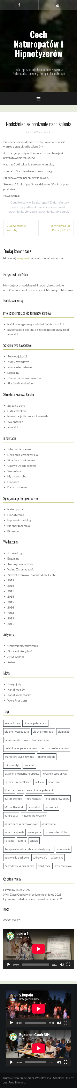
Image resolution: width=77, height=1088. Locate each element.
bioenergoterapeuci (35, 723)
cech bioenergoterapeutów (21, 748)
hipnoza (9, 790)
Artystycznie (15, 656)
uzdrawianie (40, 857)
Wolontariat (15, 422)
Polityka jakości (17, 356)
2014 (10, 607)
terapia (34, 840)
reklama (9, 840)
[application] (38, 949)
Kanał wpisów (16, 689)
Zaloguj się (14, 684)
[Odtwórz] (9, 964)
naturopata (11, 815)
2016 (10, 596)
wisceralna (57, 857)
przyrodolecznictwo (57, 832)
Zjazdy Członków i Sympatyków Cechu (31, 575)
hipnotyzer (54, 782)
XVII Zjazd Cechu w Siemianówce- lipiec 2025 (32, 894)
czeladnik (29, 765)
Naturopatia (15, 509)
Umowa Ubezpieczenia (21, 465)
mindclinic (35, 807)
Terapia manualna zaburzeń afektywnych (29, 849)
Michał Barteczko (15, 807)
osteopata (34, 832)
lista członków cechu (57, 798)
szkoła (22, 840)
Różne (11, 662)
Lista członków (16, 411)
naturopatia (48, 824)
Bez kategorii (40, 202)
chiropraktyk (12, 765)
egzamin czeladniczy (55, 773)
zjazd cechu (44, 866)
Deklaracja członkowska (22, 454)
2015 (10, 602)
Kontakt (12, 334)
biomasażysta (40, 740)
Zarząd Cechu (16, 405)
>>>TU (59, 324)
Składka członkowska (21, 460)
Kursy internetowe (19, 367)
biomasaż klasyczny (16, 740)
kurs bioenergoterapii (40, 790)
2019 (10, 580)
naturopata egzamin (34, 815)
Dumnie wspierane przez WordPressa (27, 1078)
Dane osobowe (17, 487)
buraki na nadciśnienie (43, 207)
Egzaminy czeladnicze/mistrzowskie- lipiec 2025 (33, 899)
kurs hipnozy (33, 798)
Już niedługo (15, 553)
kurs (20, 790)
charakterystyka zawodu (19, 756)
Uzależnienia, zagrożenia (22, 645)
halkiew (39, 782)
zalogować (23, 258)
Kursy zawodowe (18, 361)
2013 (10, 612)
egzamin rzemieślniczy (18, 782)
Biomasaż (13, 531)
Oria (67, 1078)
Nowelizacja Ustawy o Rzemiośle (27, 416)
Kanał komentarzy (19, 695)
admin (47, 132)
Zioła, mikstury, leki (19, 651)
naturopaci (51, 807)
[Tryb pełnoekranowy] (68, 964)
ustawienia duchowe (17, 857)
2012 (10, 618)
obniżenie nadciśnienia (39, 211)
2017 (10, 591)
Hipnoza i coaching (19, 520)
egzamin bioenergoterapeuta (22, 773)
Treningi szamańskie (20, 564)
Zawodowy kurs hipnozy (19, 866)
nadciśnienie (15, 211)
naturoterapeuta (14, 832)
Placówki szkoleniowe (21, 383)
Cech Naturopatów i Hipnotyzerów (38, 43)
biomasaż (63, 731)
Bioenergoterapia (18, 525)
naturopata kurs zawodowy (21, 824)
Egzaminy (13, 372)
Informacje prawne (19, 449)
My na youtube (16, 476)
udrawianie (63, 849)
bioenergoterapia (43, 731)
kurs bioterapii (13, 798)
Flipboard (13, 482)
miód (62, 207)
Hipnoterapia (15, 515)
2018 (10, 585)
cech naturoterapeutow (55, 748)
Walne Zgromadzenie (20, 569)
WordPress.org (17, 700)
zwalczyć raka (63, 866)
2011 (10, 623)
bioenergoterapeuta (17, 731)
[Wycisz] (62, 964)
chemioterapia (46, 756)
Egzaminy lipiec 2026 (16, 889)
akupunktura (12, 723)
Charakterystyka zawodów (24, 378)
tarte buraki (61, 211)
